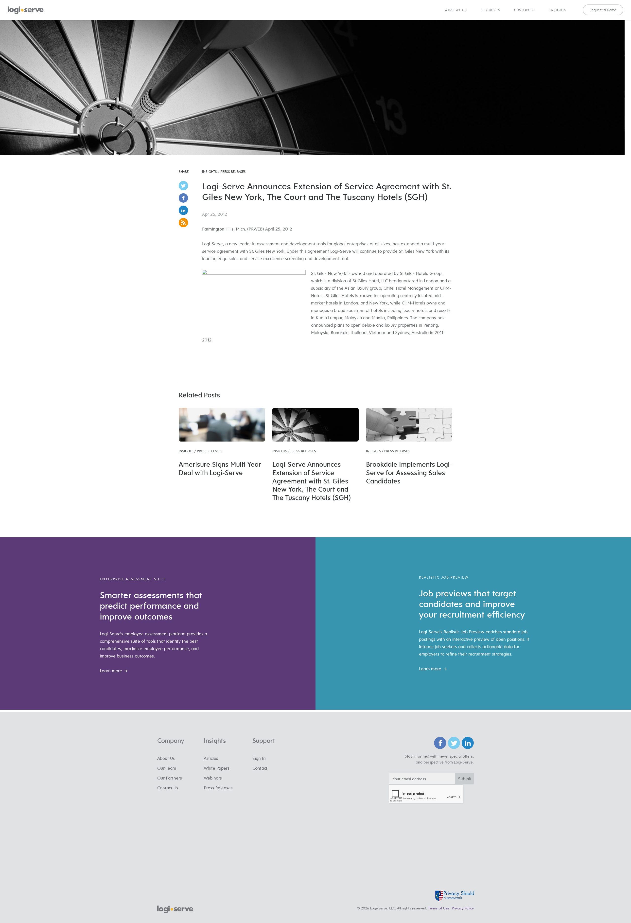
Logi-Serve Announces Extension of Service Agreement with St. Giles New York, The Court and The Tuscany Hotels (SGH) (311, 481)
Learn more (111, 671)
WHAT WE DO (456, 10)
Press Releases (218, 788)
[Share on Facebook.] (185, 198)
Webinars (213, 778)
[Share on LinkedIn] (185, 210)
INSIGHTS (558, 10)
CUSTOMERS (525, 10)
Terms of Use (438, 908)
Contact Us (167, 788)
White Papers (216, 768)
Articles (211, 758)
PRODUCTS (490, 10)
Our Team (166, 768)
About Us (166, 758)
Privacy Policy (463, 908)
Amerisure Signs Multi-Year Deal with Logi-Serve (220, 468)
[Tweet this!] (185, 185)
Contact (259, 768)
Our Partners (169, 778)
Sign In (259, 758)
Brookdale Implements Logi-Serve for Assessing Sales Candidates (409, 472)
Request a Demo (603, 9)
